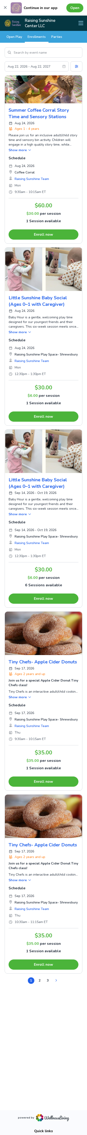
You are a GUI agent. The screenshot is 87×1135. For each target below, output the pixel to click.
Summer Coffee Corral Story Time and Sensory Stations (39, 113)
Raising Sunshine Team (32, 179)
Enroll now (43, 234)
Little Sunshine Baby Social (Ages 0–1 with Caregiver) (38, 301)
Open (74, 8)
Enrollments (37, 37)
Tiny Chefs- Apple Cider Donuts (43, 662)
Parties (56, 37)
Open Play (14, 37)
